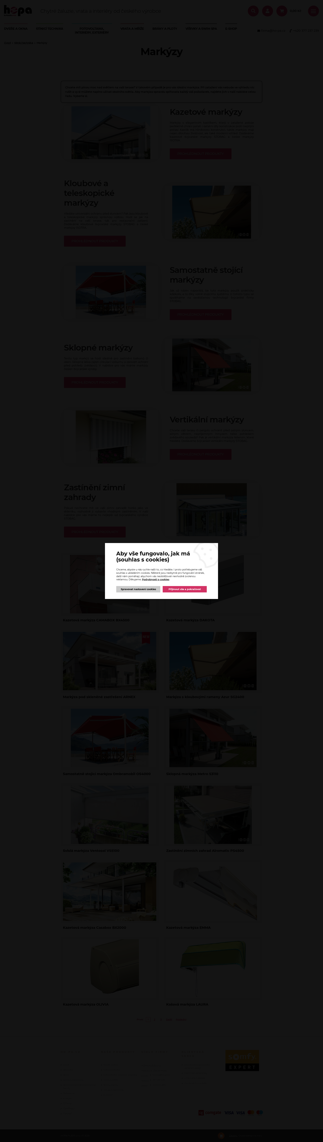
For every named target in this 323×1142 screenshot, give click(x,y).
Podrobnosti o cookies (155, 579)
